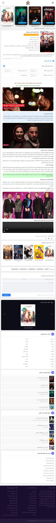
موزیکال (26, 361)
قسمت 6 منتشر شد (36, 22)
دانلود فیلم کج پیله (50, 463)
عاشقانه (52, 351)
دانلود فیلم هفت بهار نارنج (48, 475)
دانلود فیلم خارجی (32, 498)
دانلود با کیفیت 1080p (48, 75)
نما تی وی (53, 28)
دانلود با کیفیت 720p (22, 70)
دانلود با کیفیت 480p (48, 70)
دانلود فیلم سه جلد (50, 480)
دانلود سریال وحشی (32, 505)
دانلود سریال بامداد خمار (31, 507)
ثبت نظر (6, 295)
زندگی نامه (26, 349)
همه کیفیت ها (24, 75)
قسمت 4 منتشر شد (50, 22)
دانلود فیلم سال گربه (50, 460)
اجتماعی (52, 339)
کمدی (27, 354)
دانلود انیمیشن (33, 503)
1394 (47, 269)
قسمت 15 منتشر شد (22, 22)
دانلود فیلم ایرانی (33, 493)
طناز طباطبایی (31, 269)
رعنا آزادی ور (40, 269)
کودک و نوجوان (25, 356)
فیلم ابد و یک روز (9, 182)
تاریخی (26, 341)
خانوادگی (26, 346)
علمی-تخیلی (25, 351)
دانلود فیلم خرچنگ (50, 478)
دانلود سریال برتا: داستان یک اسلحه (29, 512)
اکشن (27, 339)
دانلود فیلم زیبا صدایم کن (49, 465)
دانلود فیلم (38, 85)
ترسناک (52, 344)
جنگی (53, 346)
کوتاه (53, 356)
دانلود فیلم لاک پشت (50, 458)
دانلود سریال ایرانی (32, 496)
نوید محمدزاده (51, 182)
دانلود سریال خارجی (32, 500)
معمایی (52, 361)
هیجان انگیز (25, 364)
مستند (26, 359)
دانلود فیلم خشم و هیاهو (32, 32)
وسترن (26, 366)
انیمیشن (52, 341)
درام (53, 349)
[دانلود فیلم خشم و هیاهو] (47, 41)
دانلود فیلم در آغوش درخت (48, 470)
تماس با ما (34, 514)
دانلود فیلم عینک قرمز (49, 468)
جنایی (27, 344)
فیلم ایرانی (48, 28)
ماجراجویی (52, 359)
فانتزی (52, 354)
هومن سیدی (14, 269)
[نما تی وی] (28, 2)
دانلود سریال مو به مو (32, 510)
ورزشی (52, 366)
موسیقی (52, 364)
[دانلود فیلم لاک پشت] (28, 315)
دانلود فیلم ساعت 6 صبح (49, 473)
